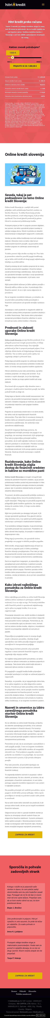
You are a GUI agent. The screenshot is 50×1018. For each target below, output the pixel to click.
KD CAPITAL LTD (23, 1004)
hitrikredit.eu (15, 1001)
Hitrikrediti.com (26, 1012)
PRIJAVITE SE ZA (25, 66)
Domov (14, 991)
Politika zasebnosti (23, 994)
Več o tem (42, 1015)
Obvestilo (32, 991)
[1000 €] (12, 57)
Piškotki (23, 991)
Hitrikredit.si (38, 1012)
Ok (37, 1015)
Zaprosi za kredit (25, 835)
